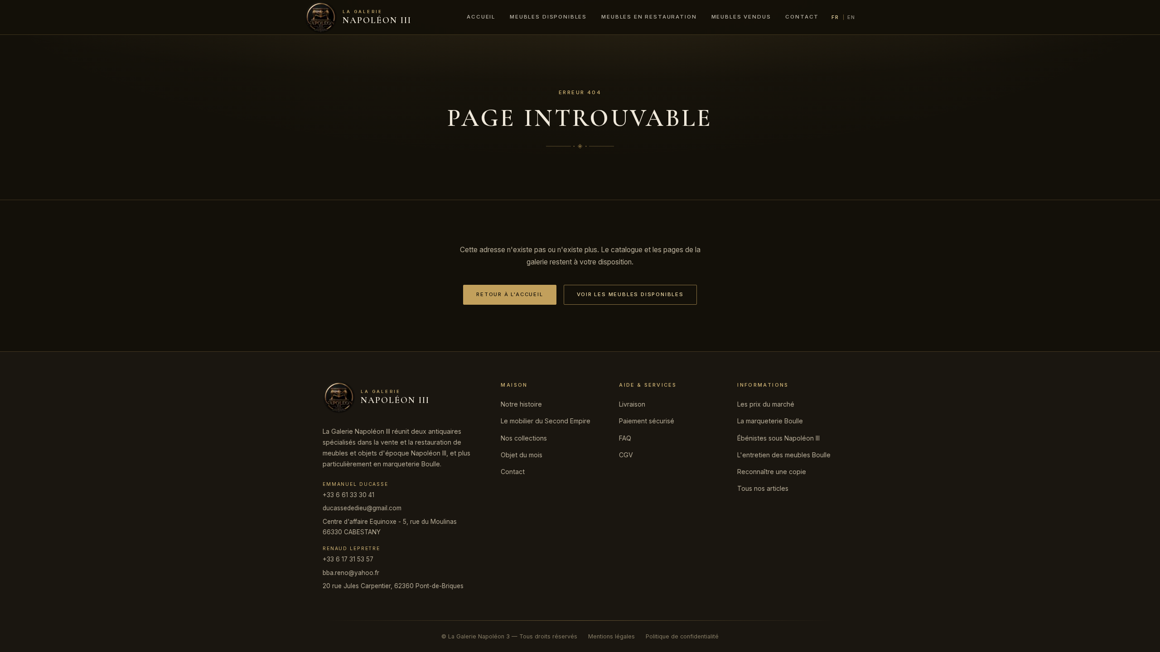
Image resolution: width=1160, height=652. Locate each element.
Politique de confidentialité (682, 636)
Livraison (632, 404)
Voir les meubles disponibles (630, 294)
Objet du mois (521, 455)
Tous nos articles (762, 488)
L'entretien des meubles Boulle (784, 455)
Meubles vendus (741, 17)
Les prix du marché (765, 404)
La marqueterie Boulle (770, 421)
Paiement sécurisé (646, 421)
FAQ (625, 438)
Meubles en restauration (648, 17)
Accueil (481, 17)
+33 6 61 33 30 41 (348, 495)
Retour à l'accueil (509, 294)
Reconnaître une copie (771, 471)
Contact (802, 17)
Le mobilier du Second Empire (545, 421)
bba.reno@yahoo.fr (351, 572)
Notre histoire (521, 404)
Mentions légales (611, 636)
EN (851, 17)
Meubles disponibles (548, 17)
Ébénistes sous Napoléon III (778, 438)
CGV (626, 455)
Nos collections (524, 438)
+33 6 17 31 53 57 (348, 559)
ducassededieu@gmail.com (362, 508)
